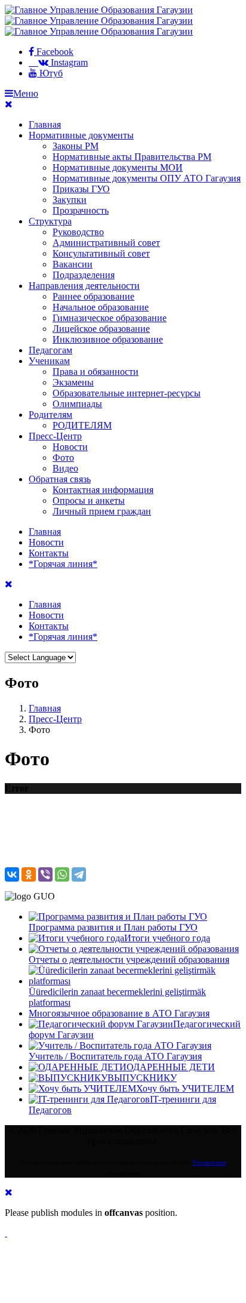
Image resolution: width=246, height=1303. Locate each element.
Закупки (70, 200)
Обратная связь (60, 479)
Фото (63, 457)
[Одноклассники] (28, 874)
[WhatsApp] (62, 874)
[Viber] (45, 874)
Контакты (49, 553)
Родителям (50, 414)
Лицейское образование (101, 329)
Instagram (68, 62)
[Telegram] (79, 874)
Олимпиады (77, 404)
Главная (45, 124)
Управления (209, 1162)
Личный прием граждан (102, 511)
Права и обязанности (96, 371)
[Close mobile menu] (9, 104)
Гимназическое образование (110, 318)
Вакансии (73, 264)
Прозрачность (81, 210)
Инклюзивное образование (108, 339)
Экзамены (73, 382)
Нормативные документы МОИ (118, 167)
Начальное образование (101, 307)
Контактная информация (103, 490)
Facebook (53, 52)
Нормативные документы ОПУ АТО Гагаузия (147, 178)
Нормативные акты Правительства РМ (132, 157)
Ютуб (50, 73)
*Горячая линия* (63, 564)
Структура (50, 221)
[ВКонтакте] (12, 874)
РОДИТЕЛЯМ (82, 425)
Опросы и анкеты (89, 500)
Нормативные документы (81, 135)
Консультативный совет (101, 253)
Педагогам (50, 350)
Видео (65, 468)
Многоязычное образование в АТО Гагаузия (119, 1013)
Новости (70, 447)
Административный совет (106, 243)
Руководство (78, 232)
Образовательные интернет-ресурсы (127, 393)
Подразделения (84, 275)
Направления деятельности (84, 286)
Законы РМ (76, 146)
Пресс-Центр (55, 436)
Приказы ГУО (81, 189)
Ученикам (49, 361)
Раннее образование (93, 296)
